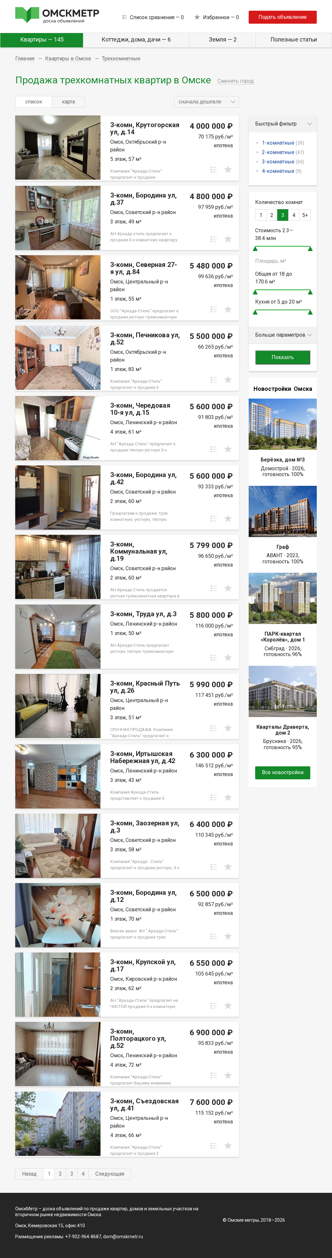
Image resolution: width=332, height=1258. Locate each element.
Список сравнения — (157, 17)
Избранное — (221, 17)
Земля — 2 (223, 39)
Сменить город (236, 81)
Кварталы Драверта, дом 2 (282, 730)
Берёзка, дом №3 (283, 460)
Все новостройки (282, 772)
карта (68, 102)
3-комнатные (283, 162)
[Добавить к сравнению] (213, 169)
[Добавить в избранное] (227, 169)
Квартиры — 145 (42, 39)
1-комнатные (283, 143)
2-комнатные (283, 152)
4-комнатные (282, 171)
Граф (283, 547)
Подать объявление (282, 17)
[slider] (255, 248)
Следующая (109, 1174)
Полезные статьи (293, 39)
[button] (206, 102)
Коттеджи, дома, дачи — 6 (136, 39)
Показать (283, 357)
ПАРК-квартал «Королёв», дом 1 (283, 637)
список (33, 102)
